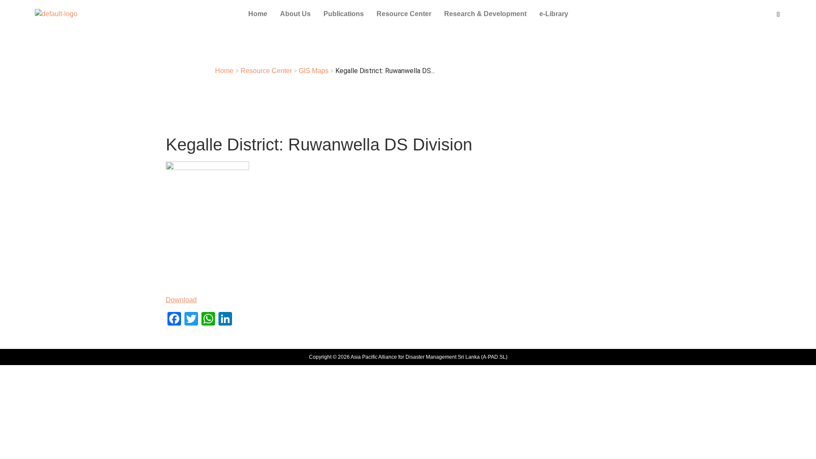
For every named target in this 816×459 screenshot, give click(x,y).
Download (181, 299)
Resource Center (404, 13)
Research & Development (485, 13)
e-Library (553, 13)
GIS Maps (314, 70)
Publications (343, 13)
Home (257, 13)
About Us (295, 13)
